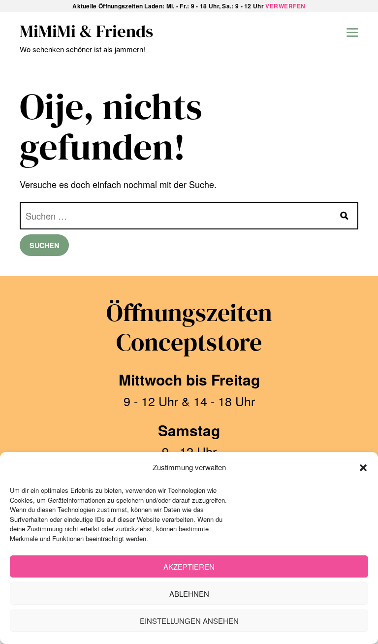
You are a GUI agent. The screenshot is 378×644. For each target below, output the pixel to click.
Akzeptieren (189, 566)
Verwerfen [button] (285, 5)
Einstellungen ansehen (189, 620)
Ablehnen (189, 593)
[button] (363, 468)
